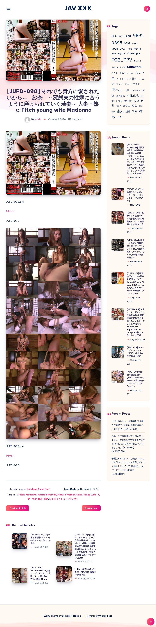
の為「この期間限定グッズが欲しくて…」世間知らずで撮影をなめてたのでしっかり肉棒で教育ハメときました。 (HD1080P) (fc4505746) (128, 444)
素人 (120, 111)
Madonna (31, 494)
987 (120, 36)
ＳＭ (119, 117)
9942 (130, 49)
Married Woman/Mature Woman (56, 494)
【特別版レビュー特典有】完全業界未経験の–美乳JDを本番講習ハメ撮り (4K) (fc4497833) (128, 425)
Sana (79, 494)
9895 (117, 42)
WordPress (105, 615)
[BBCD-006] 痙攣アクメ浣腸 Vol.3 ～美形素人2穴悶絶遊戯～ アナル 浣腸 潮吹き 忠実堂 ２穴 (136, 218)
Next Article (91, 508)
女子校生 (119, 101)
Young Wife (89, 494)
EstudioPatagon (71, 615)
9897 (127, 43)
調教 (134, 111)
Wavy (47, 615)
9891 (127, 36)
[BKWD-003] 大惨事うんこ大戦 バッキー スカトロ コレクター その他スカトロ (135, 195)
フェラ (119, 84)
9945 (137, 48)
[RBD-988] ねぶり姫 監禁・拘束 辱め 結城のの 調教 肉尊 (85, 572)
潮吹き (118, 106)
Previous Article (17, 508)
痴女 (134, 105)
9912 (134, 43)
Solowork (134, 67)
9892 (138, 35)
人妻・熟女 (135, 90)
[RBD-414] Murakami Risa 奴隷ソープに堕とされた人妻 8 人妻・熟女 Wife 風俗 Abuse (40, 573)
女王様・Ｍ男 (131, 100)
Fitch (22, 494)
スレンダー (121, 79)
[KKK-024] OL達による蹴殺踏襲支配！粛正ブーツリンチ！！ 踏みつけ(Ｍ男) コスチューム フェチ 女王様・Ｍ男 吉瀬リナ (136, 249)
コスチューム (126, 72)
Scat (122, 67)
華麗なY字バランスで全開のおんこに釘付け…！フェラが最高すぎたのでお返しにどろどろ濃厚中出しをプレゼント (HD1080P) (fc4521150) (128, 466)
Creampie (133, 53)
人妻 (127, 90)
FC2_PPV (122, 60)
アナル (114, 73)
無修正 (126, 105)
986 (114, 36)
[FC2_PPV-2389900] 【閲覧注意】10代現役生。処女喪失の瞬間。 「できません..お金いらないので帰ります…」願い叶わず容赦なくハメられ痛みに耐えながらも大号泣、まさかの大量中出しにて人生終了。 (136, 158)
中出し (117, 89)
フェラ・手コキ (132, 84)
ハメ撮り (132, 78)
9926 (115, 48)
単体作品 (133, 96)
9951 (114, 53)
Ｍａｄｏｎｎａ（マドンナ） (64, 498)
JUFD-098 (12, 220)
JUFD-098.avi (15, 201)
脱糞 (128, 111)
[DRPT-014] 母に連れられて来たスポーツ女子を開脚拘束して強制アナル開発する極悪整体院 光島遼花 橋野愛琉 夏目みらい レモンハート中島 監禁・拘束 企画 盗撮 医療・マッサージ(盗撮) (85, 546)
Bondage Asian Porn (38, 489)
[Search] (147, 9)
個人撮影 (120, 96)
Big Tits (121, 53)
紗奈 (40, 498)
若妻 (46, 498)
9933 (123, 48)
